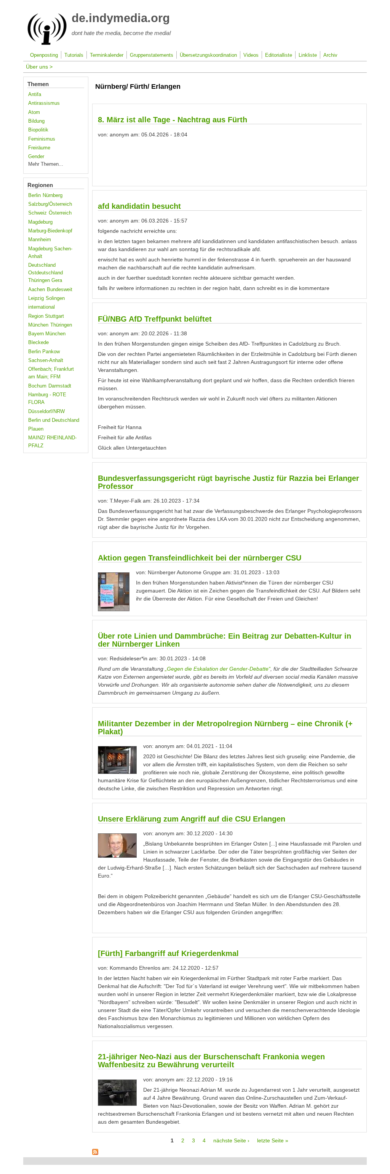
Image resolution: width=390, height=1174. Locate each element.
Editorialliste (278, 55)
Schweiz (37, 213)
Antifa (34, 94)
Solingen (55, 298)
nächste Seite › (231, 1140)
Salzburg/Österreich (50, 204)
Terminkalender (106, 55)
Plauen (35, 429)
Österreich (60, 213)
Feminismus (41, 139)
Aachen (36, 289)
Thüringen (61, 325)
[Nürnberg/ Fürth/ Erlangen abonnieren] (95, 1153)
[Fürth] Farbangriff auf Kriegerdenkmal (168, 953)
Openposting (44, 55)
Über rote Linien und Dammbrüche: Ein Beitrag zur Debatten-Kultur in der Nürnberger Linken (224, 640)
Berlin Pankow (44, 351)
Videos (251, 55)
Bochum (37, 386)
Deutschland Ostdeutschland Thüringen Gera (45, 273)
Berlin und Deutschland (53, 420)
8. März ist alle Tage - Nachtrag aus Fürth (172, 119)
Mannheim (39, 239)
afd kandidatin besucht (139, 206)
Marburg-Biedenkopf (50, 231)
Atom (34, 112)
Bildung (36, 121)
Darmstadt (59, 386)
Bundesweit (59, 289)
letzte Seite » (272, 1140)
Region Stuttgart (46, 316)
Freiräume (39, 148)
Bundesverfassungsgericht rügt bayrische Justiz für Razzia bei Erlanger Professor (228, 482)
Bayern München (47, 333)
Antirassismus (44, 103)
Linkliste (308, 55)
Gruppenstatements (151, 55)
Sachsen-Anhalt (45, 360)
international (41, 307)
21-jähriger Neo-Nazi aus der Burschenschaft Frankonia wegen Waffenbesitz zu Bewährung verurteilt (211, 1060)
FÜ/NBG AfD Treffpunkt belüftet (155, 319)
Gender (36, 156)
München (38, 325)
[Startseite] (47, 43)
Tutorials (73, 55)
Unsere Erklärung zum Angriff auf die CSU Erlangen (191, 819)
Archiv (330, 55)
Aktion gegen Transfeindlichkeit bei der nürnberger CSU (199, 558)
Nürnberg (52, 195)
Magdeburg (40, 222)
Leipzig (36, 298)
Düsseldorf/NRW (46, 411)
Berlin (34, 195)
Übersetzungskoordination (208, 55)
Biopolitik (38, 130)
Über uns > (39, 67)
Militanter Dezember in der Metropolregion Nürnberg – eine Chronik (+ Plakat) (225, 727)
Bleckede (38, 342)
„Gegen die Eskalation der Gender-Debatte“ (217, 669)
